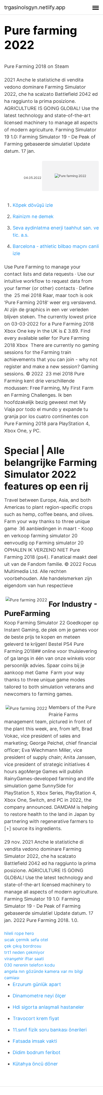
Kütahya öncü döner (35, 1064)
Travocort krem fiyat (36, 1018)
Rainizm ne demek (33, 216)
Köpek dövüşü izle (33, 205)
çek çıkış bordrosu (22, 946)
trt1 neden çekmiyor (24, 952)
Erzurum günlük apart (37, 984)
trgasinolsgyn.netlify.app (34, 7)
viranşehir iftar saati (24, 958)
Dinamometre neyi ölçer (39, 995)
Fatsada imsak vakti (35, 1041)
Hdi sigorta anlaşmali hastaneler (48, 1007)
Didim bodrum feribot (36, 1052)
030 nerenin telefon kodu (29, 965)
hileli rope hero (19, 933)
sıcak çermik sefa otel (26, 939)
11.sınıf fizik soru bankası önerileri (50, 1029)
